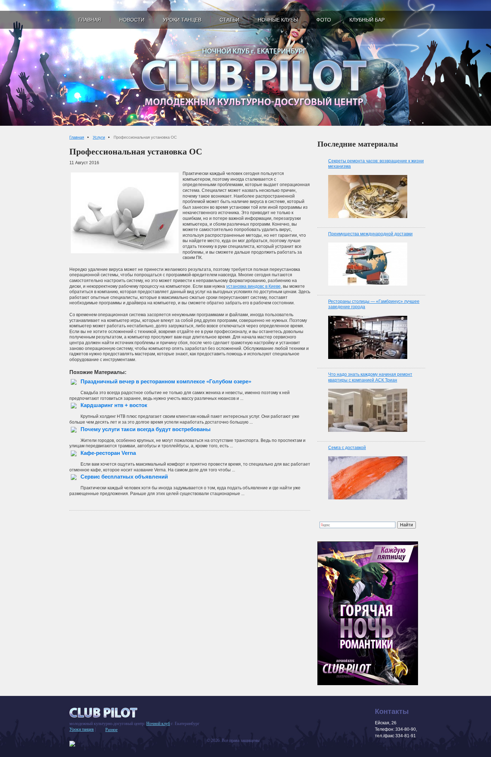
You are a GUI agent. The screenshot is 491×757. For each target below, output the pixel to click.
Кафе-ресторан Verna (108, 453)
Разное (111, 729)
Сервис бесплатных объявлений (124, 477)
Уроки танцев (182, 20)
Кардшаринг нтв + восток (114, 405)
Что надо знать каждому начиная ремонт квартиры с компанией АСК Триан (370, 377)
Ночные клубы (278, 20)
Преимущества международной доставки (370, 233)
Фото (323, 20)
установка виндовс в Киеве (253, 286)
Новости (131, 20)
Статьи (229, 20)
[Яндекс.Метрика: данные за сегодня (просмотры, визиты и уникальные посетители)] (72, 744)
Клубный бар (367, 20)
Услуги (99, 137)
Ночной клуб (158, 723)
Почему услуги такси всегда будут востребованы (146, 429)
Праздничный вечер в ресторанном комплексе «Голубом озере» (166, 381)
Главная (89, 20)
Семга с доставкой (347, 447)
